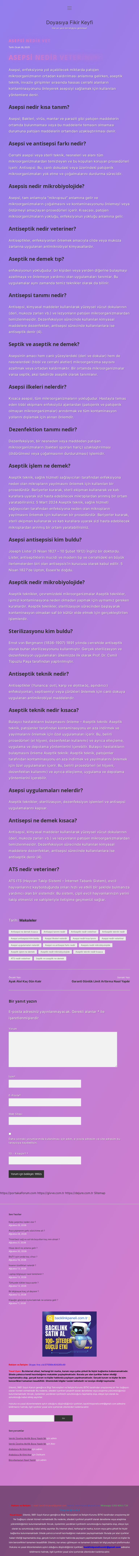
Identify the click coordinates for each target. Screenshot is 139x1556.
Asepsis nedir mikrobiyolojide (95, 945)
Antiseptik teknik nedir (113, 931)
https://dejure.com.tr (79, 1193)
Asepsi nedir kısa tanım (84, 938)
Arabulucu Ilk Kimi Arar (20, 1449)
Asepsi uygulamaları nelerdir (25, 945)
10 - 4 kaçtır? (18, 1153)
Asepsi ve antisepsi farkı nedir (60, 945)
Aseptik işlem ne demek (23, 951)
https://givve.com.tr (50, 1193)
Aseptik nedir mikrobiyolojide (55, 951)
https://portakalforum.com (18, 1193)
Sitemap (99, 1193)
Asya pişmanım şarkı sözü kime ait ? (27, 1230)
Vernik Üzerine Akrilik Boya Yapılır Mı (27, 1438)
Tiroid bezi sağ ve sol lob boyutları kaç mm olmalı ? (34, 1239)
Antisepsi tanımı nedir (54, 931)
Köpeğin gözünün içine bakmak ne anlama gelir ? (33, 1300)
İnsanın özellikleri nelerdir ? (22, 1265)
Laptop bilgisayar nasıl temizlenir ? (26, 1274)
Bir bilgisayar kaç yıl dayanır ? (24, 1291)
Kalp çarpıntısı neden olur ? (22, 1222)
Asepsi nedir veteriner (113, 938)
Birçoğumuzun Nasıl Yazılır (22, 1460)
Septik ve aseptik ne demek (50, 958)
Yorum (13, 1028)
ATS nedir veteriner (20, 958)
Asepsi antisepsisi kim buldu (25, 938)
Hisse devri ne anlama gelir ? (23, 1248)
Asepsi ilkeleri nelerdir (56, 938)
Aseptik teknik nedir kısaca (89, 951)
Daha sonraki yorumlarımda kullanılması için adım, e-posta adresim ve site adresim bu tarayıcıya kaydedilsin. (64, 1140)
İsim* (12, 1076)
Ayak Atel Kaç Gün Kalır (25, 981)
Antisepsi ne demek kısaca (24, 931)
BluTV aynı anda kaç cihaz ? (23, 1256)
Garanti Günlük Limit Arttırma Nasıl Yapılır (101, 981)
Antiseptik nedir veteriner (83, 931)
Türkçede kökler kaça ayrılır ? (24, 1282)
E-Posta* (15, 1095)
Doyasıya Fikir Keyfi (69, 22)
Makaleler (28, 920)
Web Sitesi (15, 1113)
